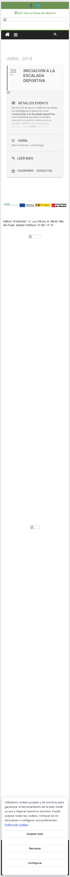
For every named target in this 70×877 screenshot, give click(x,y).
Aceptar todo (35, 833)
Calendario (25, 170)
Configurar (35, 863)
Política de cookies (16, 824)
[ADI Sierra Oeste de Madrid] (7, 34)
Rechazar (35, 848)
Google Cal (44, 170)
